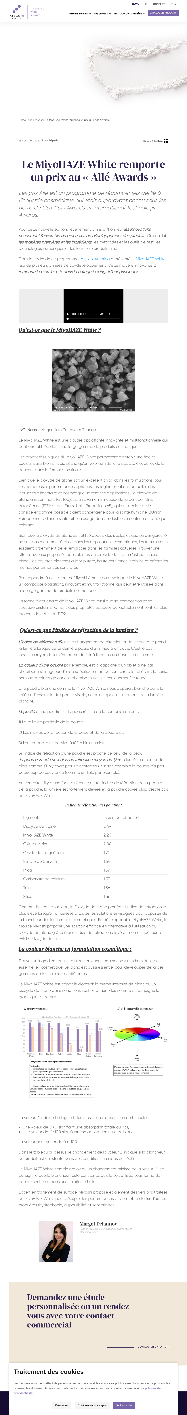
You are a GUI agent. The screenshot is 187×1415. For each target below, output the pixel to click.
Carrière (136, 13)
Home (22, 119)
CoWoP (124, 13)
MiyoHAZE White (151, 259)
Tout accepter (124, 1405)
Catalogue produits (163, 13)
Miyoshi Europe (78, 13)
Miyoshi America (95, 259)
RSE (116, 13)
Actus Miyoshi (36, 119)
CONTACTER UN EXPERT (153, 1347)
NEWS (135, 4)
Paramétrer (61, 1405)
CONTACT (159, 4)
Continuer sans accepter (92, 1405)
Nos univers (101, 13)
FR (171, 4)
